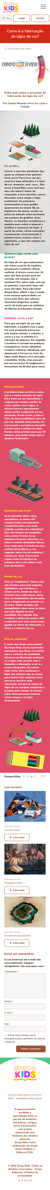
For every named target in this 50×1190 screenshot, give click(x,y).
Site (6, 1023)
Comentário (11, 971)
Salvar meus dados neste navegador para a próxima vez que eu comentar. (24, 1038)
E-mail (8, 1012)
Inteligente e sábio (13, 882)
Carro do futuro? (12, 830)
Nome (8, 1001)
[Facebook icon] (22, 1180)
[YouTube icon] (28, 1180)
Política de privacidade (28, 1174)
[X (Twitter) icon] (25, 1180)
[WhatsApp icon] (19, 1180)
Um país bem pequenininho (17, 935)
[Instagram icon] (31, 1180)
